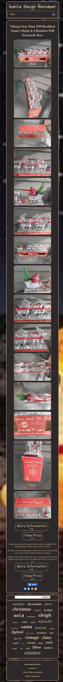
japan (16, 643)
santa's (48, 647)
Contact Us (32, 668)
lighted (17, 632)
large (40, 643)
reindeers (14, 628)
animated (31, 616)
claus (46, 637)
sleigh (44, 615)
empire (37, 610)
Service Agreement (33, 676)
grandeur (42, 632)
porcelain (30, 633)
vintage (32, 637)
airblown (16, 622)
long (21, 648)
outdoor (19, 604)
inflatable (45, 621)
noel (23, 643)
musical (40, 627)
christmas (21, 609)
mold (19, 615)
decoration (35, 604)
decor (48, 604)
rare (24, 621)
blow (37, 647)
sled (28, 648)
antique (52, 628)
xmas (32, 622)
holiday (48, 610)
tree (51, 633)
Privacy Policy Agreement (32, 672)
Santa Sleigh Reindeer (32, 664)
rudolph (31, 642)
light (14, 649)
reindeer (32, 652)
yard (49, 642)
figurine (18, 638)
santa (26, 626)
